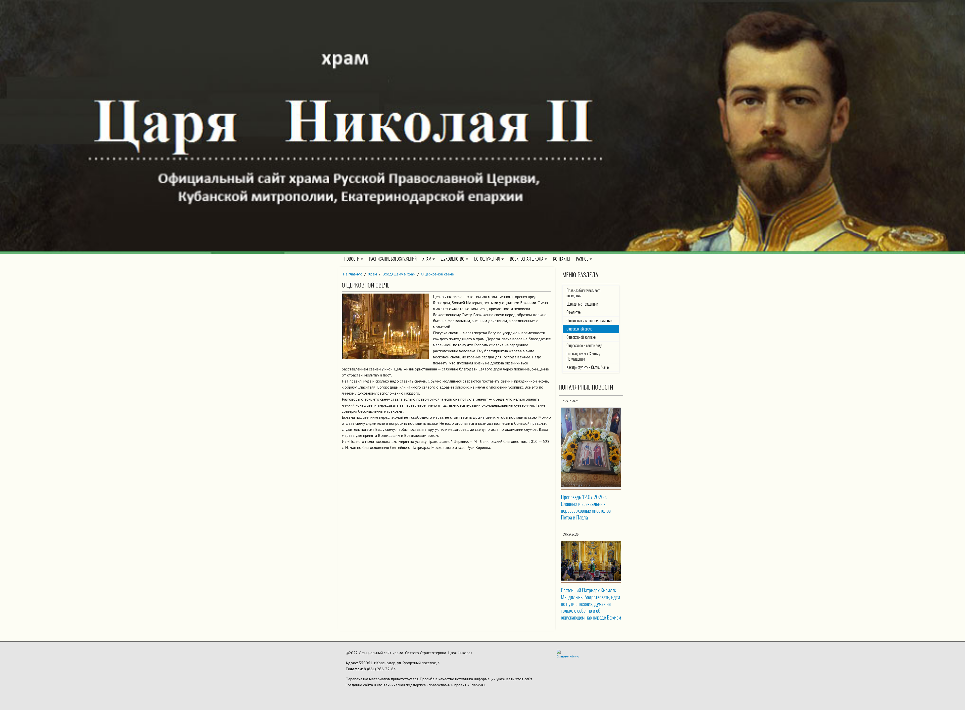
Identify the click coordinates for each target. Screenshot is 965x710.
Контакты (561, 259)
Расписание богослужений (393, 259)
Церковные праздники (582, 304)
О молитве (573, 312)
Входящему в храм (398, 273)
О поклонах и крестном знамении (589, 320)
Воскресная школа (526, 259)
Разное (582, 259)
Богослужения (487, 259)
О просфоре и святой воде (584, 345)
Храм (426, 259)
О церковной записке (581, 337)
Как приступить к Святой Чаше (587, 367)
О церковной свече (437, 273)
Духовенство (452, 259)
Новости (351, 259)
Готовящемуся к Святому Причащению (583, 356)
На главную (352, 273)
